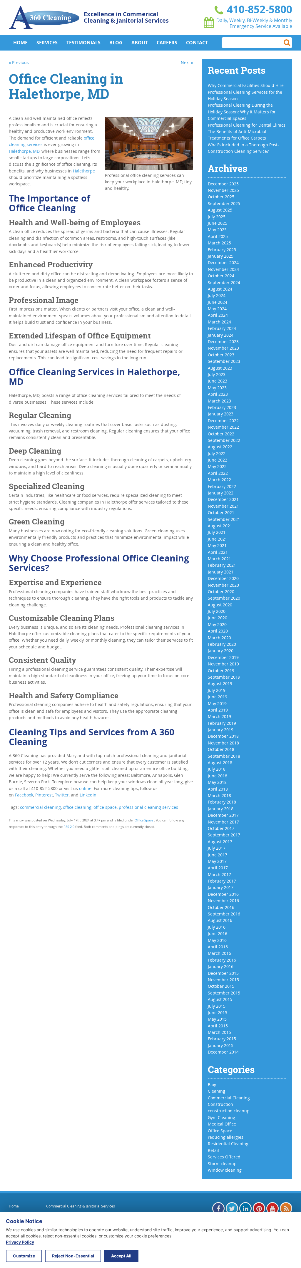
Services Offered (224, 1157)
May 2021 (217, 545)
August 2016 (220, 920)
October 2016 (221, 907)
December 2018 (223, 736)
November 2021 (223, 506)
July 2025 (216, 216)
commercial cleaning (40, 807)
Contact (197, 42)
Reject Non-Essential (73, 1255)
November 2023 (223, 348)
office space (105, 807)
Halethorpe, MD (24, 151)
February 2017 (222, 881)
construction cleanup (229, 1110)
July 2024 (216, 295)
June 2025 (217, 223)
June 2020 (217, 617)
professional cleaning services (148, 807)
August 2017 (220, 841)
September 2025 (224, 203)
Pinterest (44, 795)
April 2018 (218, 789)
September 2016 (224, 914)
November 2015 (223, 979)
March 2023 (219, 401)
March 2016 (219, 953)
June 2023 (217, 381)
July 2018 (216, 769)
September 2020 (224, 598)
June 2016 (217, 933)
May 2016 (217, 940)
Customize (24, 1255)
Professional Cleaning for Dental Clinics (246, 125)
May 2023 (217, 387)
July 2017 (216, 848)
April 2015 (218, 1026)
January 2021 (220, 572)
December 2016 (223, 894)
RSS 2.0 (68, 826)
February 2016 (222, 960)
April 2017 (218, 868)
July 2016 (216, 927)
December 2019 (223, 657)
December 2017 (223, 815)
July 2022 (216, 453)
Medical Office (222, 1124)
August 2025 (220, 210)
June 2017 (217, 855)
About (139, 42)
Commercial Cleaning (229, 1098)
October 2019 (221, 670)
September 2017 (224, 835)
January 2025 (220, 256)
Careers (167, 42)
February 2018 (222, 802)
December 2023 (223, 341)
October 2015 (221, 986)
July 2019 (216, 690)
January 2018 (220, 808)
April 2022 (218, 473)
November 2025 (223, 190)
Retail (213, 1150)
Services (47, 42)
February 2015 (222, 1038)
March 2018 (219, 795)
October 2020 (221, 591)
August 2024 (220, 289)
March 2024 (219, 322)
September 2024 (224, 282)
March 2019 (219, 716)
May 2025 (217, 229)
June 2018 (217, 776)
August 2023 (220, 368)
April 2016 (218, 947)
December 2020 (223, 578)
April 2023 (218, 394)
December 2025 (223, 184)
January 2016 (220, 966)
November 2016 (223, 900)
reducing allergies (225, 1137)
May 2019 (217, 703)
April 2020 (218, 631)
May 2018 (217, 782)
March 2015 (219, 1032)
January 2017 (220, 887)
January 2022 (220, 493)
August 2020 (220, 605)
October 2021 (221, 512)
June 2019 (217, 697)
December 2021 (223, 499)
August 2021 (220, 526)
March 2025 (219, 243)
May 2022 (217, 466)
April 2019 (218, 710)
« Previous (19, 62)
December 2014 (223, 1052)
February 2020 (222, 644)
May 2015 (217, 1019)
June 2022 (217, 460)
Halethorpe (84, 171)
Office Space (144, 820)
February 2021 (222, 565)
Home (20, 42)
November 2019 (223, 664)
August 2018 (220, 762)
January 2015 (220, 1045)
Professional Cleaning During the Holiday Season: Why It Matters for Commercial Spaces (242, 111)
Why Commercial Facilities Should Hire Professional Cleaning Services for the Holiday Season (246, 92)
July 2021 (216, 532)
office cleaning (77, 807)
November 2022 (223, 427)
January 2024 (220, 335)
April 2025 (218, 236)
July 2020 (216, 611)
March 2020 (219, 637)
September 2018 (224, 756)
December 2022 (223, 420)
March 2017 (219, 874)
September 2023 (224, 361)
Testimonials (83, 42)
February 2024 (222, 328)
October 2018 (221, 749)
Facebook (24, 795)
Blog (116, 42)
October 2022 (221, 434)
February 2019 (222, 723)
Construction (220, 1104)
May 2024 (217, 308)
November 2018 (223, 743)
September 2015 (224, 993)
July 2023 (216, 374)
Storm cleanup (222, 1163)
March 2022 (219, 479)
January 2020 (220, 650)
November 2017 (223, 822)
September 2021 (224, 519)
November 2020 (223, 585)
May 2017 (217, 861)
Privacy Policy (20, 1242)
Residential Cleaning (228, 1143)
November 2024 (223, 269)
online (85, 788)
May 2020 (217, 624)
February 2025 (222, 249)
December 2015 (223, 973)
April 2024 (218, 315)
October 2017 (221, 828)
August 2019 (220, 683)
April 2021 (218, 552)
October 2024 (221, 276)
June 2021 (217, 539)
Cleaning (216, 1091)
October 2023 (221, 355)
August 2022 (220, 446)
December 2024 (223, 262)
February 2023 (222, 407)
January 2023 (220, 414)
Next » (187, 62)
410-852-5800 (258, 9)
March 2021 (219, 558)
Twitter (62, 795)
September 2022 (224, 440)
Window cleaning (225, 1170)
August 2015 (220, 999)
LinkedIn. (89, 795)
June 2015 (217, 1012)
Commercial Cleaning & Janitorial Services (80, 1206)
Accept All (121, 1255)
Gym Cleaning (221, 1117)
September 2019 (224, 677)
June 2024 (217, 302)
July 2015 (216, 1006)
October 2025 (221, 196)
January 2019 (220, 729)
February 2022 (222, 486)
